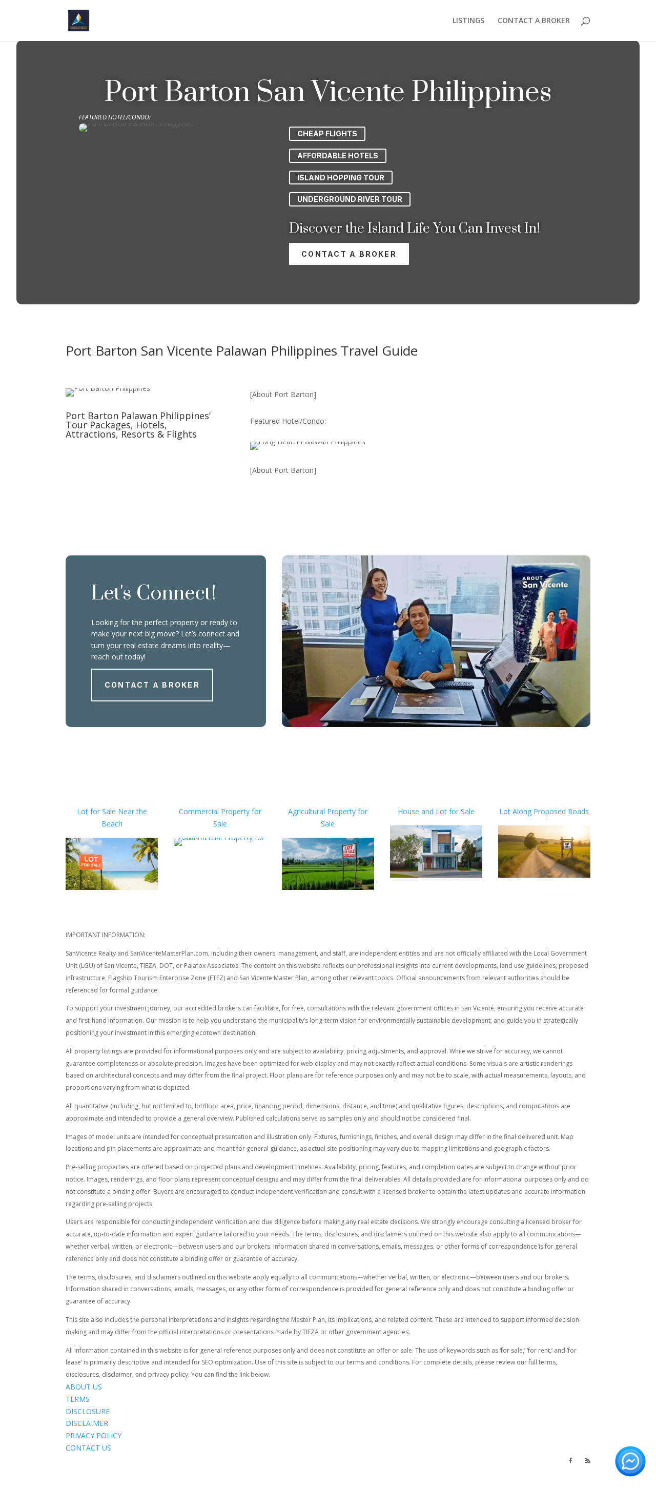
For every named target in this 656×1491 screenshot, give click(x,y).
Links (185, 1484)
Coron (328, 1472)
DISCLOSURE (88, 1411)
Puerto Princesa (393, 1472)
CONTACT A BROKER (534, 21)
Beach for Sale (335, 1460)
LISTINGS (468, 21)
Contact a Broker (349, 254)
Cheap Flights (327, 133)
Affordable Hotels (337, 155)
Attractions (533, 1460)
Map (154, 1484)
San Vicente (208, 1472)
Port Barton (295, 1472)
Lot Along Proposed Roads (544, 811)
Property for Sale (281, 1460)
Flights (122, 1472)
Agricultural (306, 811)
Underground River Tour (349, 199)
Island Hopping (161, 1472)
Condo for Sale (146, 1460)
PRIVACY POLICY (93, 1435)
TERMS (78, 1399)
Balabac (436, 1472)
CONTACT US (88, 1448)
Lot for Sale (96, 811)
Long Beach (249, 1472)
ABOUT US (84, 1387)
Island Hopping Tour (340, 177)
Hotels (471, 1460)
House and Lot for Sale (436, 811)
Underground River (483, 1472)
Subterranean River (98, 1484)
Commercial (199, 811)
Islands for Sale (428, 1460)
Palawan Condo (90, 1460)
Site (141, 1484)
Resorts (498, 1460)
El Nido (352, 1472)
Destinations (87, 1472)
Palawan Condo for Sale (211, 1460)
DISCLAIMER (87, 1423)
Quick (169, 1484)
